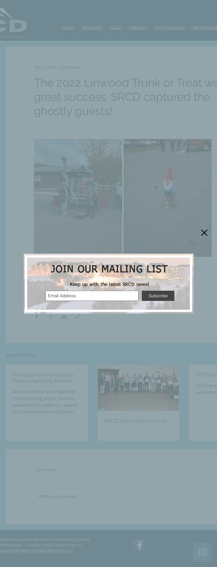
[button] (204, 233)
